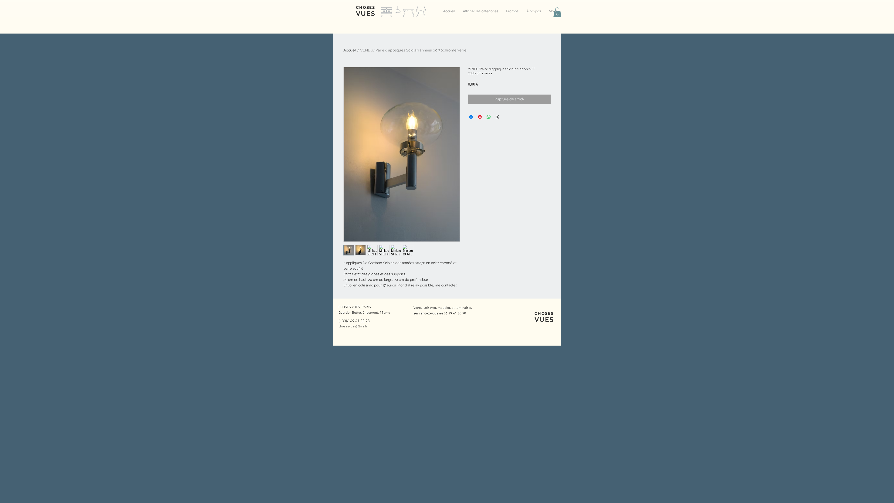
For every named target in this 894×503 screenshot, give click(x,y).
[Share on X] (497, 117)
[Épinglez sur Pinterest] (480, 117)
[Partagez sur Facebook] (471, 117)
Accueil (349, 50)
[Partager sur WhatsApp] (488, 117)
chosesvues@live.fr (353, 326)
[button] (557, 12)
